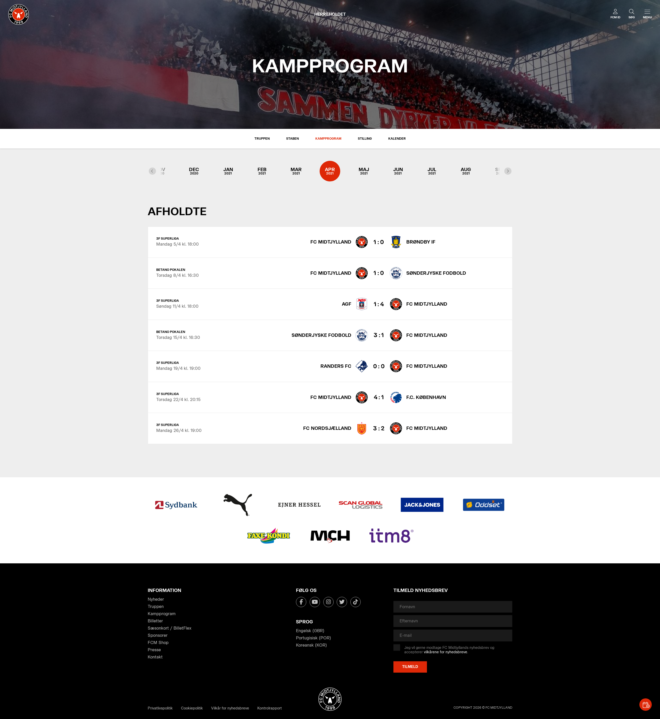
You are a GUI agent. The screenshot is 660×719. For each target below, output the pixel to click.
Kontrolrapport (269, 708)
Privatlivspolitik (160, 708)
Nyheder (156, 599)
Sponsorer (158, 635)
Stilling (365, 138)
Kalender (397, 138)
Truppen (262, 138)
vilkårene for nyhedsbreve (445, 652)
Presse (154, 649)
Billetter (155, 620)
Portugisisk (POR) (313, 638)
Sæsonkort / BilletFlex (169, 628)
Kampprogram (328, 138)
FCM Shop (158, 642)
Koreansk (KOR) (311, 645)
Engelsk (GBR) (310, 630)
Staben (292, 138)
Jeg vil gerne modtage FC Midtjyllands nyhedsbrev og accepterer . (449, 650)
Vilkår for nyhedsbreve (230, 708)
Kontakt (155, 657)
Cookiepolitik (192, 708)
